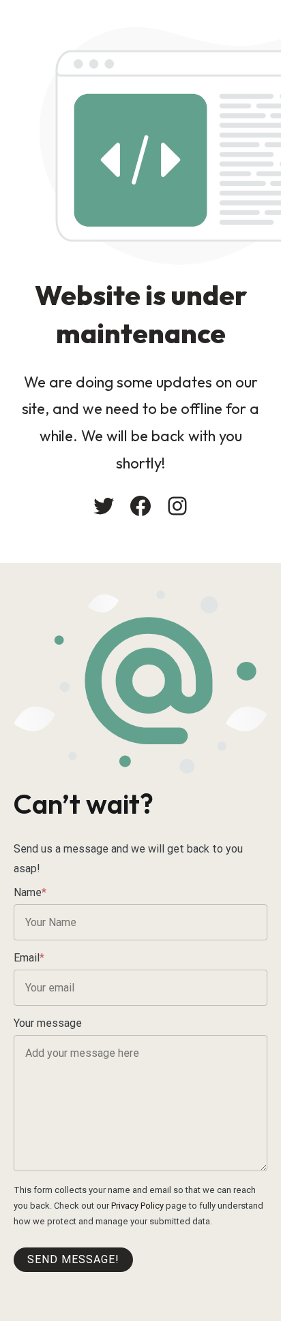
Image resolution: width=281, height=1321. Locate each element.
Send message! (73, 1259)
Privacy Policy (137, 1205)
